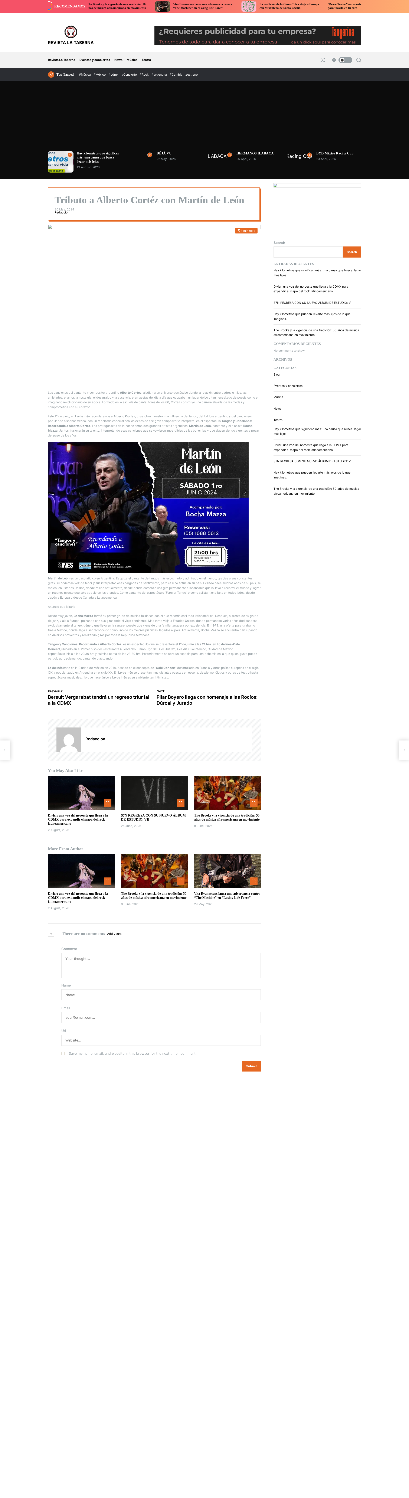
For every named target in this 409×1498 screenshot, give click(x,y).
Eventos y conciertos (94, 60)
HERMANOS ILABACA (255, 153)
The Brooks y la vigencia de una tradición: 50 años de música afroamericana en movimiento (227, 817)
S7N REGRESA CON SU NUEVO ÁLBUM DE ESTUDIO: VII (313, 302)
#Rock (145, 74)
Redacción (62, 212)
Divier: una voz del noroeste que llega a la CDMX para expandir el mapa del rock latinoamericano (78, 819)
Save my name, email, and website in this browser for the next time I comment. (132, 1053)
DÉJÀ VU (164, 153)
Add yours (114, 933)
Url (63, 1031)
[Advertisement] (204, 119)
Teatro (146, 60)
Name (66, 985)
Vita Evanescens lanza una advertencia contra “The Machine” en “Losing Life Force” (146, 6)
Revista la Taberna (71, 42)
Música (132, 60)
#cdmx (114, 74)
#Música (85, 74)
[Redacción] (68, 739)
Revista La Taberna (61, 60)
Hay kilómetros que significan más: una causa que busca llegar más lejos (98, 157)
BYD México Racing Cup (334, 153)
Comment (69, 949)
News (118, 60)
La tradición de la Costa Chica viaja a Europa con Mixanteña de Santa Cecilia (233, 6)
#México (100, 74)
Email (65, 1008)
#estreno (191, 74)
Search (279, 243)
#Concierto (129, 74)
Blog (277, 374)
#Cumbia (176, 74)
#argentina (160, 74)
